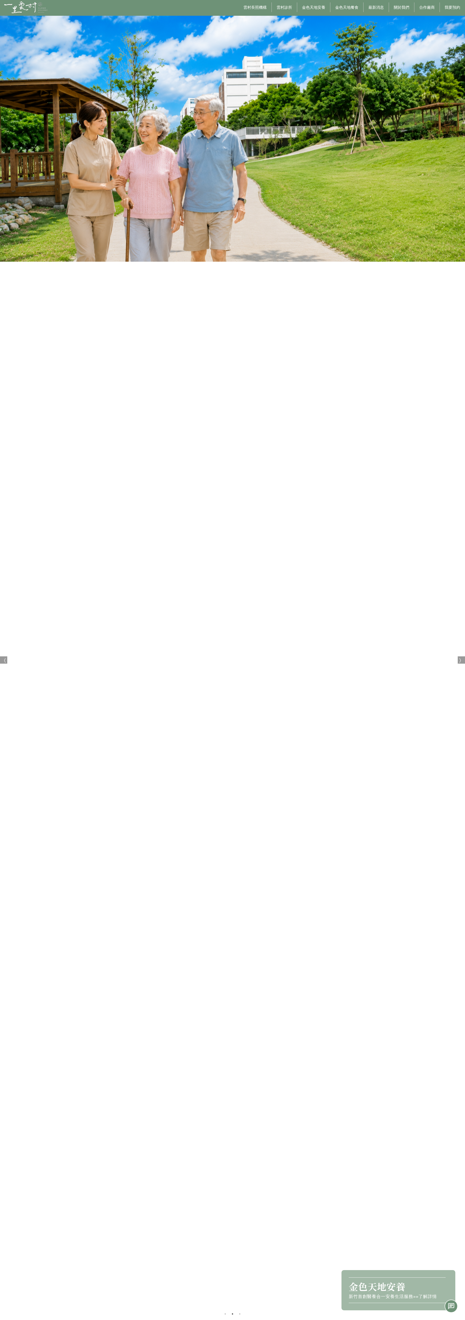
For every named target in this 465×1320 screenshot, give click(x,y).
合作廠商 (427, 7)
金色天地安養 (313, 7)
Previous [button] (3, 660)
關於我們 (401, 7)
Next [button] (461, 660)
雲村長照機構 (255, 7)
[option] (232, 660)
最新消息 (376, 7)
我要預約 (452, 7)
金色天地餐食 (346, 7)
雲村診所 (284, 7)
